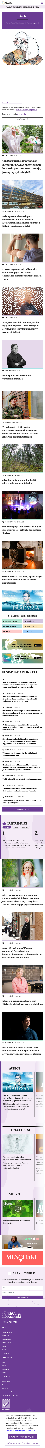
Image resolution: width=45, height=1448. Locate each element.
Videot (4, 1350)
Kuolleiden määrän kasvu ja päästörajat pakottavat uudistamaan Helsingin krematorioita (22, 579)
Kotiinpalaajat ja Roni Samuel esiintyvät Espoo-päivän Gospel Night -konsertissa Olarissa (22, 530)
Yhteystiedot (6, 1381)
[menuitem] (12, 621)
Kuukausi (25, 827)
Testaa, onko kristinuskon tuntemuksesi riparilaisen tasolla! (17, 1158)
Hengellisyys (6, 1343)
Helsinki (4, 1362)
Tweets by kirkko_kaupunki (12, 103)
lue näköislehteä (22, 119)
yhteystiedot (21, 114)
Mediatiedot (6, 1385)
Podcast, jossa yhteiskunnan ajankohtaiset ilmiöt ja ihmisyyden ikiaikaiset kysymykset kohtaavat (17, 1098)
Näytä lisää (22, 809)
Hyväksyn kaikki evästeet (22, 1437)
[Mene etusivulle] (11, 1316)
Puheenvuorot (7, 1339)
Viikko (16, 827)
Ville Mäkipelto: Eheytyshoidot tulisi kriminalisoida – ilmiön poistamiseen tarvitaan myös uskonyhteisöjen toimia (21, 1050)
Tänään (7, 827)
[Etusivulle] (7, 3)
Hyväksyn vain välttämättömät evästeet (22, 1443)
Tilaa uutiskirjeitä (7, 1392)
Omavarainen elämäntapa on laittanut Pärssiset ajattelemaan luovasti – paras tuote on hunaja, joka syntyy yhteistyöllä (22, 713)
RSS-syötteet (6, 1353)
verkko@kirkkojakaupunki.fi (26, 110)
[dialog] (22, 1430)
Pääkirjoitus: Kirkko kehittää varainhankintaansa (22, 779)
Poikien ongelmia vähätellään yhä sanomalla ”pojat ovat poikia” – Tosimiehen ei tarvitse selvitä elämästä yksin (22, 727)
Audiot (4, 1346)
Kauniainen (5, 1369)
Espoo (4, 1366)
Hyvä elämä (6, 1336)
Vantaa (4, 1373)
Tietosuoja (5, 1388)
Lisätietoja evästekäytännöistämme (20, 1430)
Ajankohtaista (7, 1332)
